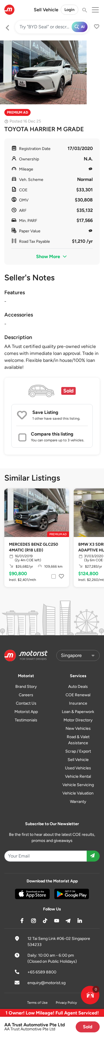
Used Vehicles (78, 768)
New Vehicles (78, 728)
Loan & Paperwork (78, 711)
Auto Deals (78, 686)
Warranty (78, 801)
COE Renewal (78, 694)
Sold (87, 1026)
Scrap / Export (78, 751)
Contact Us (26, 703)
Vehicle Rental (78, 776)
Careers (26, 694)
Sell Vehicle (46, 9)
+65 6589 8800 (41, 972)
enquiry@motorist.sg (46, 982)
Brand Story (26, 686)
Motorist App (26, 711)
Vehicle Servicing (78, 784)
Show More (48, 256)
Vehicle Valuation (78, 793)
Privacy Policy (66, 1003)
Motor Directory (78, 720)
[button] (90, 995)
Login (69, 9)
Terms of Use (37, 1003)
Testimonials (26, 720)
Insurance (78, 703)
